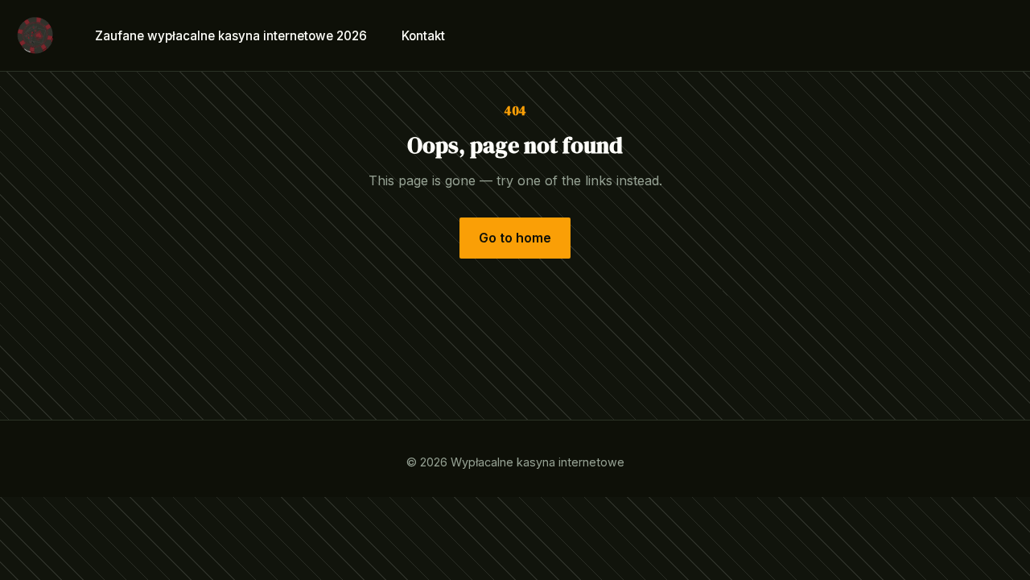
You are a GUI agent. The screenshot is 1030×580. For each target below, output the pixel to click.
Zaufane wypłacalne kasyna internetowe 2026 (231, 35)
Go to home (515, 238)
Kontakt (423, 35)
